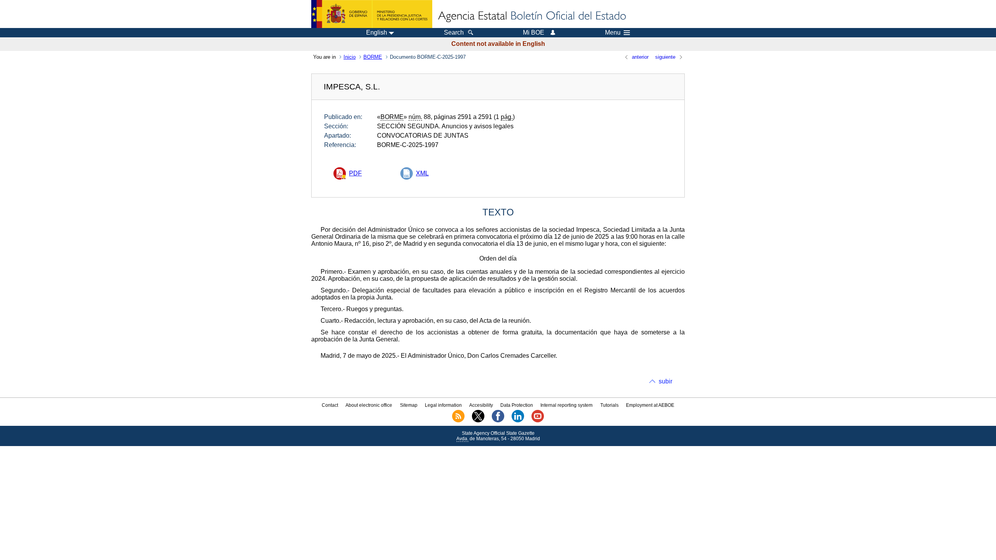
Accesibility (481, 405)
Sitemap (408, 405)
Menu (613, 33)
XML (422, 173)
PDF (355, 173)
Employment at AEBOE (650, 405)
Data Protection (516, 405)
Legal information (443, 405)
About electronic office (368, 405)
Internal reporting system (566, 405)
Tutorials (609, 405)
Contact (330, 405)
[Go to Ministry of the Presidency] (371, 14)
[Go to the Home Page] (531, 16)
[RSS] (458, 421)
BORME (372, 57)
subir (665, 381)
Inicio (350, 57)
